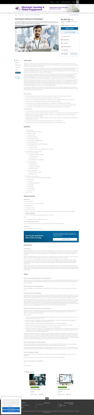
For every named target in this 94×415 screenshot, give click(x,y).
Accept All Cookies (11, 408)
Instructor (17, 67)
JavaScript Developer (35, 389)
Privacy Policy (48, 412)
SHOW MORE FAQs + (28, 365)
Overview (17, 60)
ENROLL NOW (69, 28)
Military (60, 404)
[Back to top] (47, 402)
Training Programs (21, 14)
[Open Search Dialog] (77, 2)
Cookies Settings (11, 411)
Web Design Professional (64, 389)
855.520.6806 (17, 78)
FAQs (16, 69)
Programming (27, 14)
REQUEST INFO (74, 53)
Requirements (18, 65)
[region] (11, 405)
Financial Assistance (62, 405)
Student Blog (71, 404)
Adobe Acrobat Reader (30, 213)
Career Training (40, 404)
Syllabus (17, 62)
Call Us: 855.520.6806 (74, 14)
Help (60, 406)
